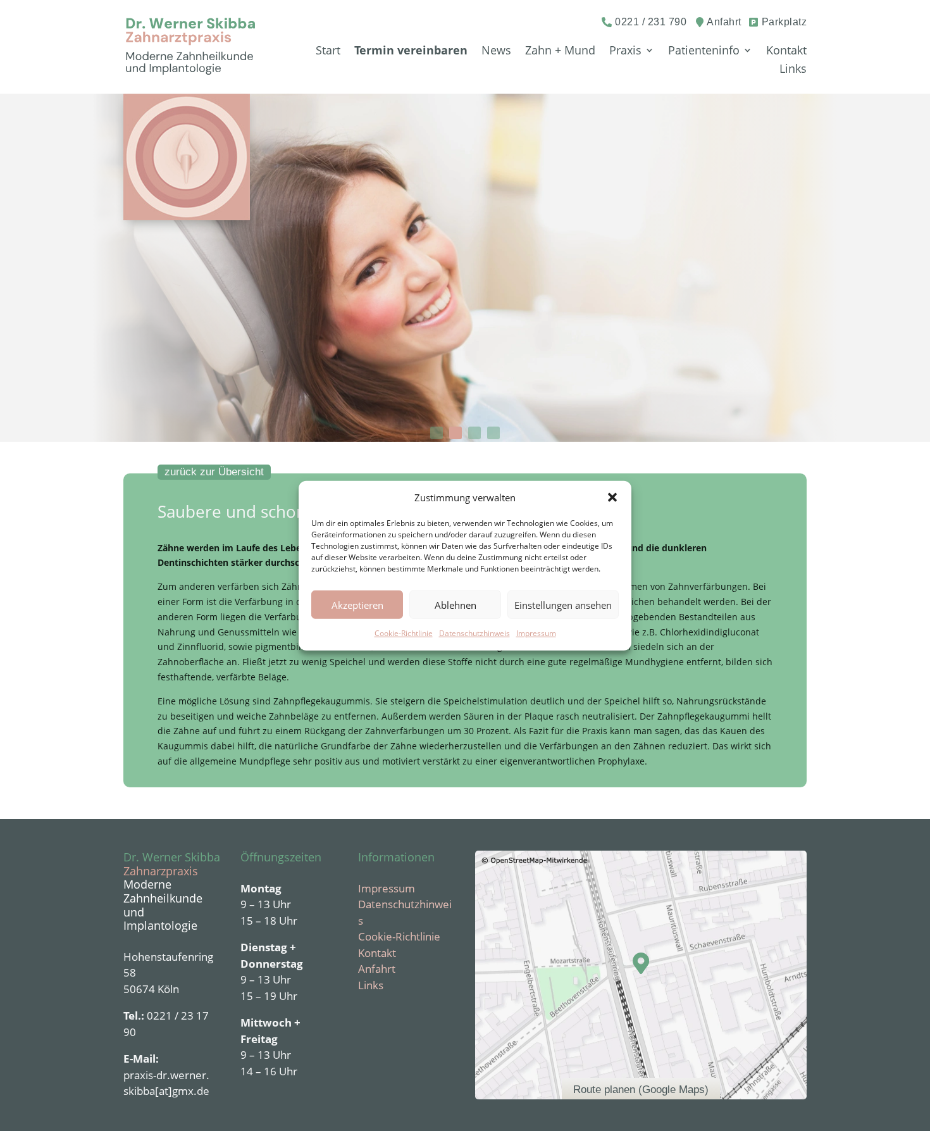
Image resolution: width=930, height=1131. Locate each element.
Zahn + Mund (560, 51)
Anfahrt (376, 968)
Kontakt (786, 51)
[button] (612, 497)
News (496, 51)
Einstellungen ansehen (563, 605)
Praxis (625, 51)
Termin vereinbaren (411, 51)
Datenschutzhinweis (474, 633)
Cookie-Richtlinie (404, 633)
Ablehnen (455, 605)
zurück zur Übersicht (214, 472)
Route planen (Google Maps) (641, 1090)
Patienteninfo (704, 51)
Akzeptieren (357, 605)
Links (793, 69)
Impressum (536, 633)
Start (328, 51)
